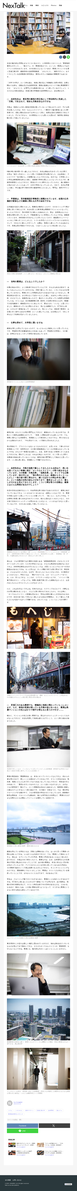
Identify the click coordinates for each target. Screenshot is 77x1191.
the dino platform (14, 1185)
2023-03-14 (18, 40)
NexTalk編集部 (19, 42)
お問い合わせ (17, 1180)
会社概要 (8, 1180)
